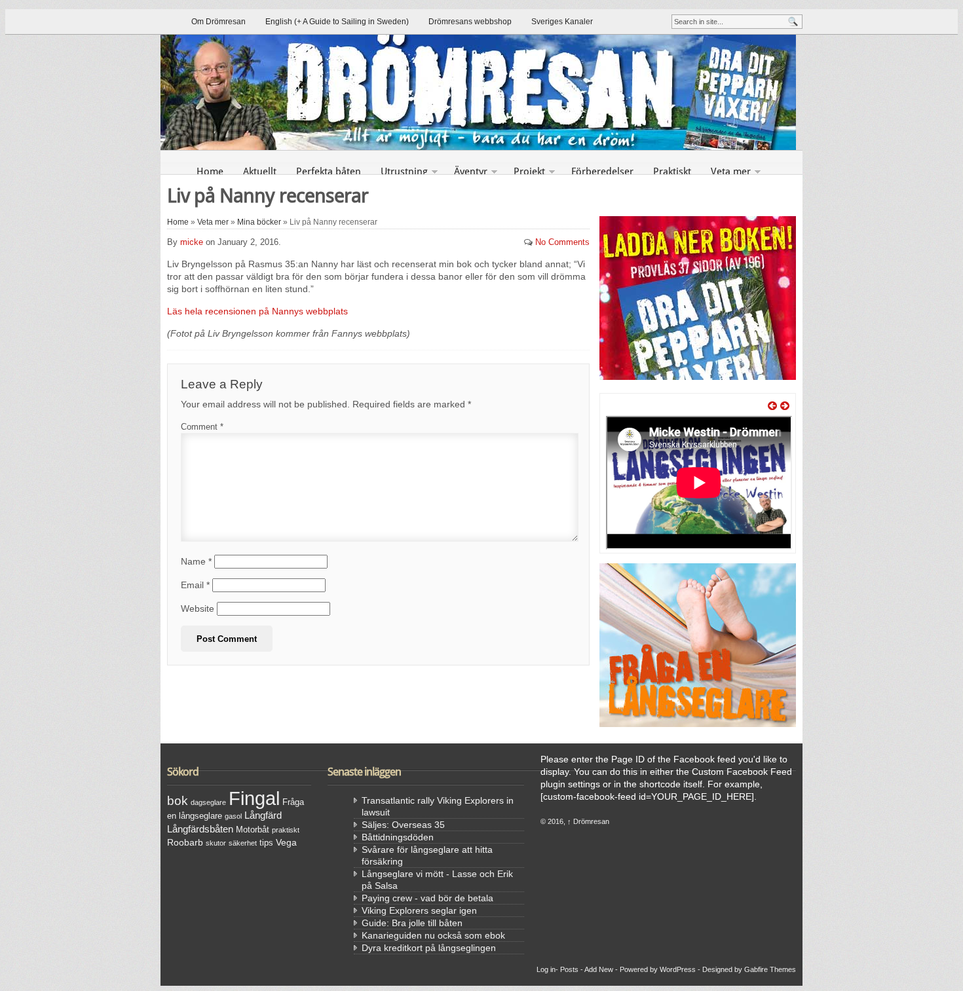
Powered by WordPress (658, 969)
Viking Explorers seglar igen (419, 910)
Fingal (254, 798)
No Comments (562, 242)
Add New (598, 969)
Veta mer (731, 172)
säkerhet (243, 843)
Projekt (529, 172)
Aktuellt (259, 172)
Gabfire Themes (770, 969)
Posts (569, 969)
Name (196, 561)
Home (210, 172)
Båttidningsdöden (398, 837)
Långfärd (263, 815)
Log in (546, 969)
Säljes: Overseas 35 (403, 824)
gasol (233, 816)
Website (197, 608)
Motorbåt (252, 829)
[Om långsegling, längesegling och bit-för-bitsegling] (481, 92)
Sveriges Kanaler (562, 21)
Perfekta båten (328, 172)
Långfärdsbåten (200, 828)
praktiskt (285, 830)
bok (177, 801)
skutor (216, 843)
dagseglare (208, 802)
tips (266, 843)
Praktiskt (672, 172)
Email (195, 585)
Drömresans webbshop (470, 21)
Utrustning (404, 172)
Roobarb (185, 842)
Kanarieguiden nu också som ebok (433, 935)
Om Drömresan (218, 21)
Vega (286, 842)
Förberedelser (602, 172)
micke (191, 242)
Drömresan (588, 821)
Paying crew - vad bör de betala (427, 898)
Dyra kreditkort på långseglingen (429, 948)
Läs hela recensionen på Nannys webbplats (257, 311)
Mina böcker (259, 222)
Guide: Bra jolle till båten (412, 923)
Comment (202, 427)
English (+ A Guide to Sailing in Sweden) (337, 21)
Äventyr (470, 172)
